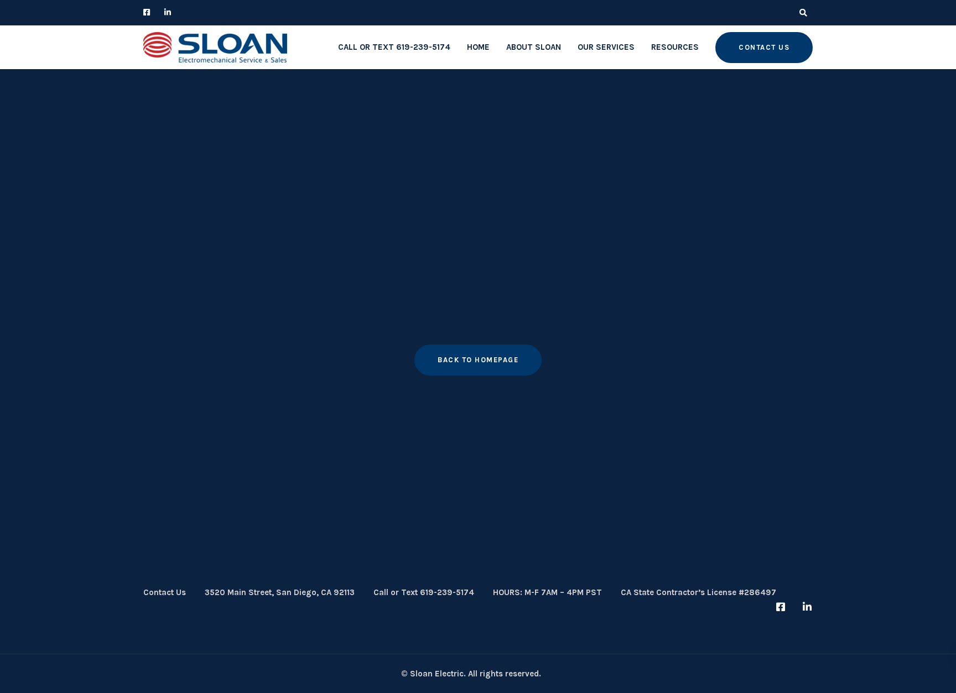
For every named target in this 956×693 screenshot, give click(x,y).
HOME (478, 47)
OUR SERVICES (606, 47)
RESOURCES (675, 47)
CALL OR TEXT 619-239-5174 (394, 47)
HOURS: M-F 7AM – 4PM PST (547, 592)
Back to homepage (478, 360)
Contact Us (164, 592)
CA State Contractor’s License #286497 (698, 592)
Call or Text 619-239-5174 (423, 592)
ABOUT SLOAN (533, 47)
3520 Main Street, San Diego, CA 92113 (280, 592)
